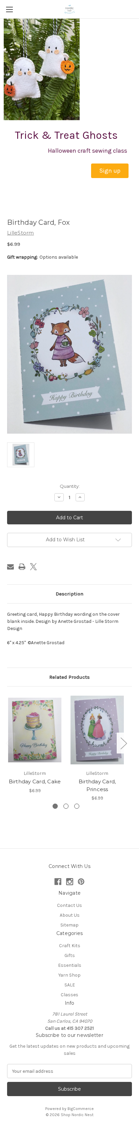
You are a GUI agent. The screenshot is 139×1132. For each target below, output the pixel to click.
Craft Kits (69, 946)
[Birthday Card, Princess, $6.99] (97, 730)
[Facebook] (57, 881)
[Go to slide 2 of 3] (65, 806)
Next (123, 743)
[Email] (10, 566)
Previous (9, 743)
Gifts (69, 955)
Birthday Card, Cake (35, 781)
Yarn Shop (69, 975)
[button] (110, 171)
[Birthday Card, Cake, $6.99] (34, 730)
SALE (69, 985)
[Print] (22, 566)
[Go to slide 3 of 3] (76, 806)
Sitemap (69, 925)
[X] (33, 566)
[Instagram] (69, 881)
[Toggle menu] (9, 9)
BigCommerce (80, 1108)
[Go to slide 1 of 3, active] (55, 806)
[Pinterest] (81, 881)
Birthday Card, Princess (97, 785)
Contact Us (69, 905)
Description (69, 594)
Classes (69, 995)
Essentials (69, 965)
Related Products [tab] (69, 677)
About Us (70, 915)
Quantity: (70, 486)
